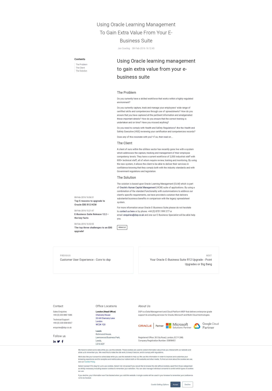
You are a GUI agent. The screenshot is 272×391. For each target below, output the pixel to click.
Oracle (122, 227)
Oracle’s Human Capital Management (138, 187)
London (99, 321)
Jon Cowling (124, 48)
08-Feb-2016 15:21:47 (84, 211)
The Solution (81, 71)
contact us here (127, 211)
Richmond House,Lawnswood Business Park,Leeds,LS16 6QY (108, 337)
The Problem (81, 64)
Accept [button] (175, 384)
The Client (80, 68)
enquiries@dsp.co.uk (133, 215)
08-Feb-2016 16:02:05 (84, 224)
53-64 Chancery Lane (105, 318)
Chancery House (103, 315)
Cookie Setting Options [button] (160, 384)
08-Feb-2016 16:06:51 (84, 197)
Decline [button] (188, 384)
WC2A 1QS (101, 324)
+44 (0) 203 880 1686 (62, 315)
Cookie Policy (89, 361)
